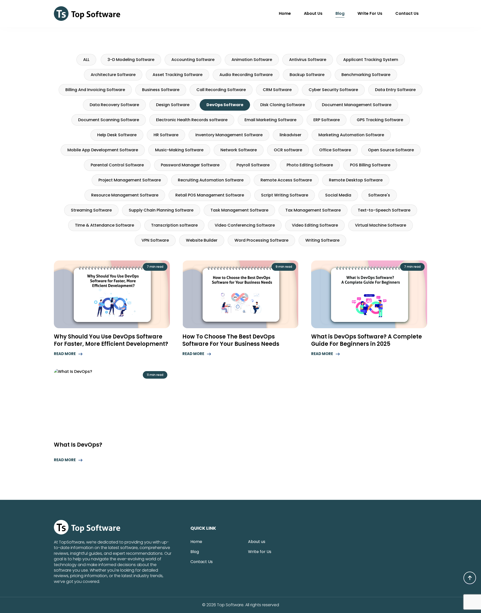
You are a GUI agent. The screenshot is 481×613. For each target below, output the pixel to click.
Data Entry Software (395, 90)
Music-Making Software (179, 150)
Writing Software (322, 240)
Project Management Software (129, 180)
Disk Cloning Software (282, 105)
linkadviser (290, 135)
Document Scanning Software (108, 120)
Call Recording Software (221, 90)
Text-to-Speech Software (384, 210)
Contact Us (407, 13)
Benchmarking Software (365, 75)
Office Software (335, 150)
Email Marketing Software (270, 120)
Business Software (160, 90)
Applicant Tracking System (370, 59)
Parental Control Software (117, 165)
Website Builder (201, 240)
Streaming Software (91, 210)
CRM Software (277, 90)
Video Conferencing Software (245, 225)
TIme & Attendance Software (104, 225)
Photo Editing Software (310, 165)
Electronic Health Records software (191, 120)
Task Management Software (239, 210)
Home (285, 13)
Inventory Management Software (229, 135)
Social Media (338, 195)
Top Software (230, 605)
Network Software (238, 150)
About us (313, 13)
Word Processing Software (261, 240)
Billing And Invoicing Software (95, 90)
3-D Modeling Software (130, 59)
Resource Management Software (124, 195)
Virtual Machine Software (380, 225)
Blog (339, 13)
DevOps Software (224, 105)
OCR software (288, 150)
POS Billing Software (370, 165)
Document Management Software (356, 105)
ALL (86, 59)
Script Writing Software (284, 195)
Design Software (172, 105)
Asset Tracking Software (177, 75)
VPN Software (155, 240)
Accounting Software (192, 59)
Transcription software (174, 225)
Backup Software (307, 75)
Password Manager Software (190, 165)
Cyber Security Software (333, 90)
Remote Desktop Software (356, 180)
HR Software (166, 135)
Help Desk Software (117, 135)
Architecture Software (113, 75)
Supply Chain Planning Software (161, 210)
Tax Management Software (313, 210)
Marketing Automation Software (351, 135)
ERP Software (326, 120)
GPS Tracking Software (380, 120)
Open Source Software (391, 150)
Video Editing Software (315, 225)
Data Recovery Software (114, 105)
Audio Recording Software (246, 75)
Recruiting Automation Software (211, 180)
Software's (379, 195)
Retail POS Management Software (209, 195)
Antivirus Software (307, 59)
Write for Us (369, 13)
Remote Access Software (286, 180)
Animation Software (251, 59)
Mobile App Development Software (102, 150)
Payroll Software (253, 165)
